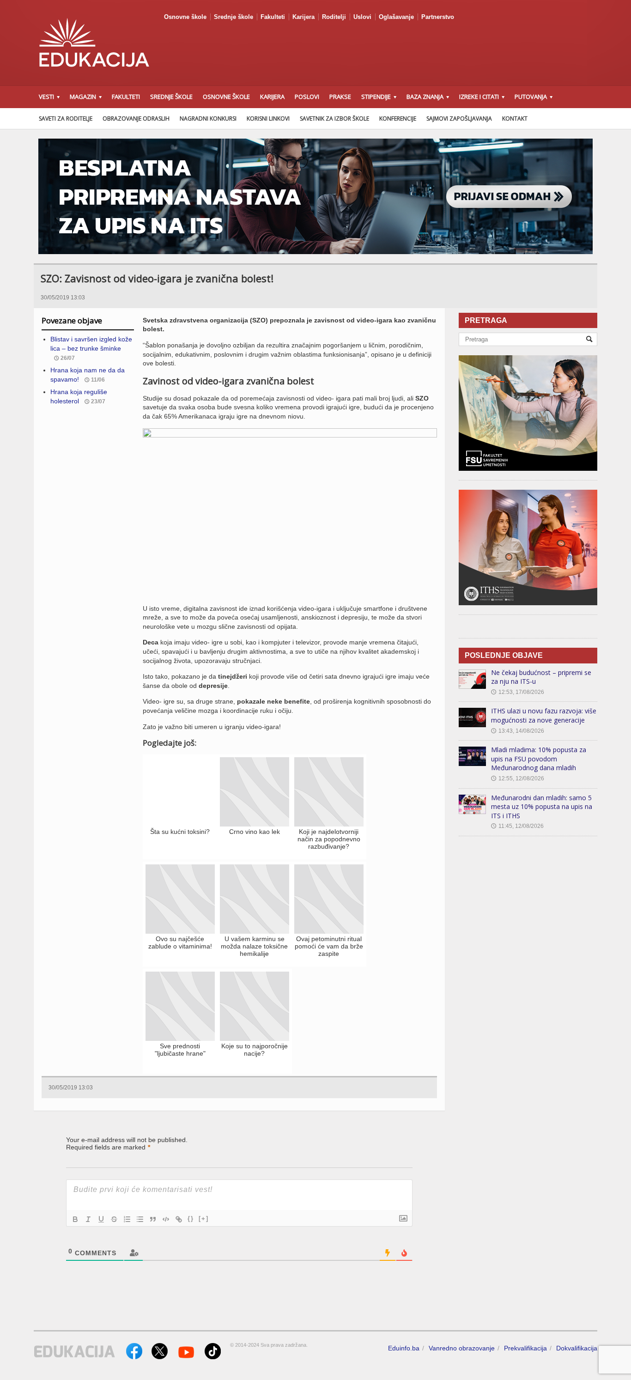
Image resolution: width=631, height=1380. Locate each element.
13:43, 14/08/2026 (517, 731)
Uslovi (362, 16)
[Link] (178, 1219)
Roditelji (334, 16)
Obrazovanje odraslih (136, 118)
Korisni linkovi (268, 118)
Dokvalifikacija (576, 1348)
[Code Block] (165, 1219)
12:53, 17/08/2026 (517, 692)
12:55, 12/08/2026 (517, 778)
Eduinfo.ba (403, 1348)
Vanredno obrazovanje (462, 1348)
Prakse (340, 96)
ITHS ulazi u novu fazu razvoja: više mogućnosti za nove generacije (543, 715)
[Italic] (88, 1219)
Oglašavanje (396, 16)
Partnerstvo (437, 16)
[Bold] (75, 1219)
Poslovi (307, 96)
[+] (204, 1218)
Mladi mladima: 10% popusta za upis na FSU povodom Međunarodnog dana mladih (538, 758)
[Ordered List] (127, 1219)
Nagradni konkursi (208, 118)
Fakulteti (273, 16)
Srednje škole (233, 16)
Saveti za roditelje (65, 118)
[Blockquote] (152, 1219)
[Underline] (101, 1219)
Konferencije (397, 118)
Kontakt (515, 118)
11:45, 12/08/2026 (517, 826)
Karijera (303, 16)
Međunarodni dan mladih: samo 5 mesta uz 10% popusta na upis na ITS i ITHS (541, 806)
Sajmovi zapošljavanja (459, 118)
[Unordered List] (139, 1219)
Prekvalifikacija (525, 1348)
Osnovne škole (185, 16)
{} (191, 1218)
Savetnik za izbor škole (334, 118)
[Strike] (114, 1219)
